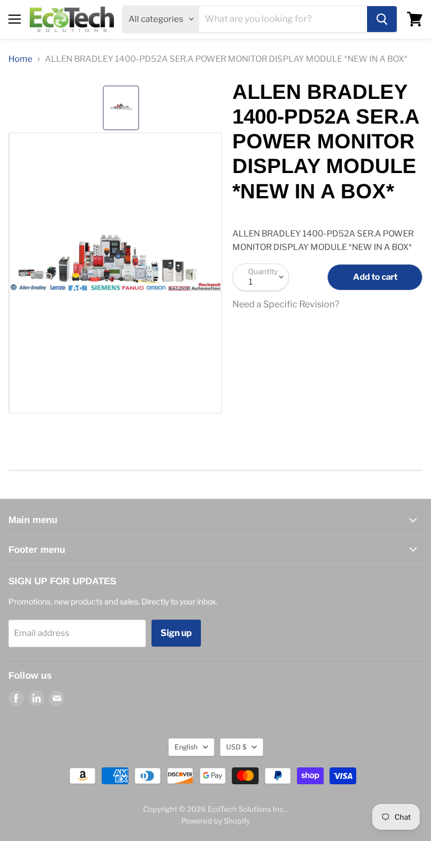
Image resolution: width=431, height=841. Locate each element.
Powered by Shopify (215, 820)
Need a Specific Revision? (285, 304)
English (186, 747)
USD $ (236, 747)
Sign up (176, 633)
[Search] (382, 19)
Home (20, 59)
